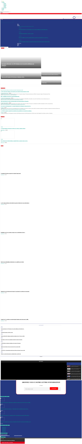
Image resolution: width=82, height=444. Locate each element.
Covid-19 (5, 7)
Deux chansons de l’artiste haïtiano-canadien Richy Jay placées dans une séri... (14, 140)
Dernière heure (19, 43)
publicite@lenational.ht (4, 434)
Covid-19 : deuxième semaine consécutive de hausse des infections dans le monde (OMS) (34, 41)
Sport (3, 10)
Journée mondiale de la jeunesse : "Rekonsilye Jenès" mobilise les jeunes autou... (14, 408)
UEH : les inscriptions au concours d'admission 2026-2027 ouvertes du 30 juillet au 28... (15, 421)
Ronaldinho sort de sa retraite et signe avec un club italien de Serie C (13, 232)
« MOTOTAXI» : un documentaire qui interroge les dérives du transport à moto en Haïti (13, 350)
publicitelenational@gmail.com (5, 435)
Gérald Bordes (2, 174)
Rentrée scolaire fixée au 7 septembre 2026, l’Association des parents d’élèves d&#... (14, 415)
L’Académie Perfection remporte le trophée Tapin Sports (11, 173)
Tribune (5, 6)
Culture (3, 8)
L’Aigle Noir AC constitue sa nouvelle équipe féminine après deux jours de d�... (15, 319)
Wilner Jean (2, 142)
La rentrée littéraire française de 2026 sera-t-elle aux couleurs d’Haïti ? (13, 128)
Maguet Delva (3, 130)
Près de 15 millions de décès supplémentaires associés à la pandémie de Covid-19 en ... (33, 37)
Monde (3, 9)
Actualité (3, 2)
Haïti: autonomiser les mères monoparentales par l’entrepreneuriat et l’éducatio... (15, 101)
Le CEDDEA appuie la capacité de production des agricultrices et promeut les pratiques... (16, 110)
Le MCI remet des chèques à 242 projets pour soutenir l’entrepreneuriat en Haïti (15, 91)
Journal (3, 1)
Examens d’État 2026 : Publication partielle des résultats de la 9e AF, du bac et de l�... (15, 402)
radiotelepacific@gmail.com (18, 435)
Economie (2, 93)
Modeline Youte (6, 93)
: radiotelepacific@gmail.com (4, 13)
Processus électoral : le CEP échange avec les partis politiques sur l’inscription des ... (33, 29)
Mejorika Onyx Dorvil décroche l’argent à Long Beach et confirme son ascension (15, 291)
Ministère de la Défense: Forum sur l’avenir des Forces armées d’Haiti (10, 346)
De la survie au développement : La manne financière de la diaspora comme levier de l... (16, 106)
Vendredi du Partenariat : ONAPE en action (26, 33)
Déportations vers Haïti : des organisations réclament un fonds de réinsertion (11, 339)
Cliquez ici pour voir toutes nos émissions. (7, 440)
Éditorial (5, 3)
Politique (5, 5)
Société (22, 26)
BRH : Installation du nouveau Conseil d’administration (10, 96)
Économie (5, 4)
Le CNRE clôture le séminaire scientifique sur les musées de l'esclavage (11, 343)
